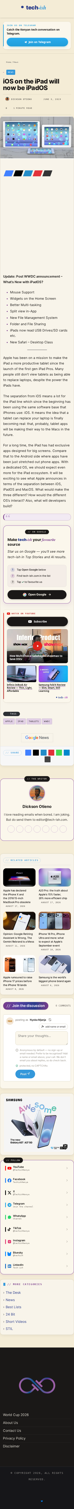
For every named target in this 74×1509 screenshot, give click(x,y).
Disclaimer (11, 1446)
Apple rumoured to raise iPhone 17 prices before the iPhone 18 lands (17, 981)
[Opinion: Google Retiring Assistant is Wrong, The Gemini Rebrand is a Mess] (19, 921)
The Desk (13, 1292)
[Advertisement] (37, 231)
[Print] (48, 759)
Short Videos (16, 1321)
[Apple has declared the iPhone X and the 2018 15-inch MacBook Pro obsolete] (19, 877)
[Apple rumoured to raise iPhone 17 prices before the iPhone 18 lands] (19, 964)
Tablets (34, 721)
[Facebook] (7, 173)
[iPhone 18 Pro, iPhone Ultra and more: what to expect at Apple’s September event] (55, 921)
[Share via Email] (46, 173)
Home (8, 62)
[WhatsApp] (59, 753)
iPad (21, 721)
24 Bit (10, 1314)
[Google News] (37, 737)
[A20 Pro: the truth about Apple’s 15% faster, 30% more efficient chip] (55, 877)
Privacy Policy (14, 1438)
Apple (9, 721)
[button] (37, 646)
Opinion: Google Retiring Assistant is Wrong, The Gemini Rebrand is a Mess (18, 937)
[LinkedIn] (27, 173)
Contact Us (12, 1430)
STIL (9, 1329)
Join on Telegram (40, 42)
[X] (17, 173)
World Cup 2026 (16, 1415)
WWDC (47, 721)
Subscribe (40, 621)
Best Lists (13, 1307)
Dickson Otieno (21, 99)
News (15, 62)
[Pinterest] (36, 173)
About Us (10, 1423)
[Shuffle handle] (50, 1019)
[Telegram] (67, 753)
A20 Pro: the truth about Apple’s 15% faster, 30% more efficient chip (53, 894)
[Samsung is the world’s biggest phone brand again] (55, 964)
